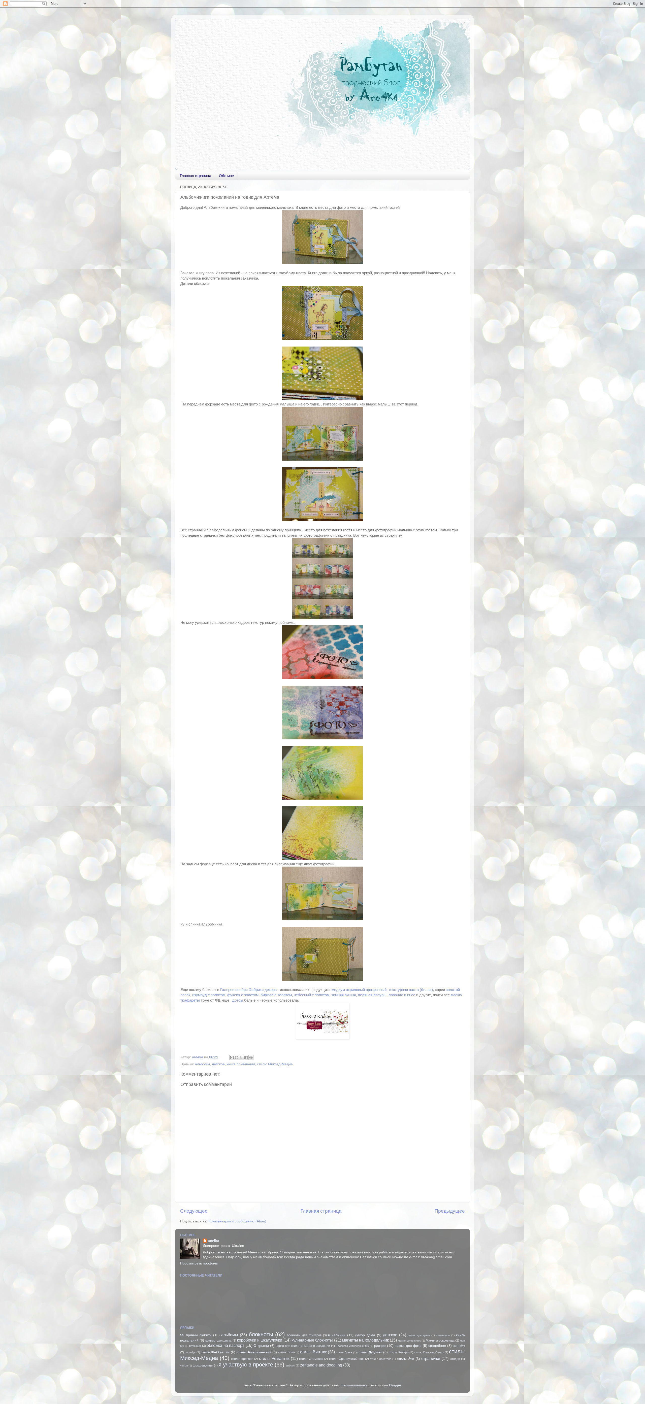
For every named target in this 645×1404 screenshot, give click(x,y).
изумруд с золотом (208, 995)
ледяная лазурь (371, 995)
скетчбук (459, 1346)
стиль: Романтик (274, 1358)
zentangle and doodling (321, 1365)
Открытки (261, 1346)
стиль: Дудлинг (370, 1352)
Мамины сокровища (440, 1340)
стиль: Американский (254, 1352)
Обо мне (226, 176)
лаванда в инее (402, 995)
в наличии (336, 1335)
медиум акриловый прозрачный (359, 990)
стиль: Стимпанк (311, 1359)
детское (218, 1064)
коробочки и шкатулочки (259, 1340)
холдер (455, 1359)
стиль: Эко (405, 1359)
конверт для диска (218, 1340)
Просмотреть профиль (199, 1263)
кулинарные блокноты (312, 1340)
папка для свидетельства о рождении (303, 1346)
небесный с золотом (311, 995)
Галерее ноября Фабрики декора (249, 990)
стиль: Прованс (242, 1359)
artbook (290, 1365)
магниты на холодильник (365, 1340)
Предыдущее (450, 1211)
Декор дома (365, 1335)
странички (430, 1358)
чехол (184, 1365)
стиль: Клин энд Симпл (429, 1352)
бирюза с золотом (276, 995)
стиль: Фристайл (380, 1358)
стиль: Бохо (286, 1352)
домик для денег (419, 1335)
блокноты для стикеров (304, 1335)
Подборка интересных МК (352, 1345)
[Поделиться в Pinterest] (250, 1057)
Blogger (395, 1385)
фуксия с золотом (243, 995)
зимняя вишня (343, 995)
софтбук (190, 1352)
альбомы (202, 1064)
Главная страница (195, 176)
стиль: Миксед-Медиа (275, 1064)
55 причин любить (195, 1335)
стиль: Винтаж (313, 1352)
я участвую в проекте (245, 1364)
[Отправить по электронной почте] (231, 1057)
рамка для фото (408, 1346)
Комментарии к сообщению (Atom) (237, 1221)
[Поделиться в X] (241, 1057)
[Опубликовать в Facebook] (246, 1057)
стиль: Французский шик (346, 1359)
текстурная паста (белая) (411, 990)
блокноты (261, 1334)
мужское (195, 1346)
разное (380, 1346)
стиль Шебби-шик (215, 1352)
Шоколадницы (203, 1365)
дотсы (237, 1000)
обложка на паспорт (225, 1345)
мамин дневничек (409, 1340)
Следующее (194, 1211)
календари (443, 1335)
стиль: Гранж (344, 1352)
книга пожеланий (241, 1064)
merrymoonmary (354, 1385)
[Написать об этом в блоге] (236, 1057)
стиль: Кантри (399, 1352)
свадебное (437, 1346)
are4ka (213, 1241)
